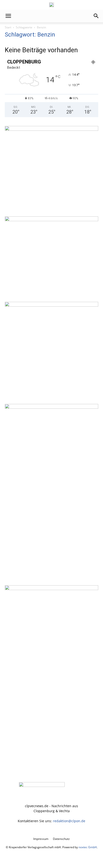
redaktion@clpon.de (69, 821)
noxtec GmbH (88, 847)
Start (8, 27)
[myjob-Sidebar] (51, 305)
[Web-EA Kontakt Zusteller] (51, 220)
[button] (8, 16)
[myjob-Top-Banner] (51, 4)
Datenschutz (61, 839)
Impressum (40, 839)
